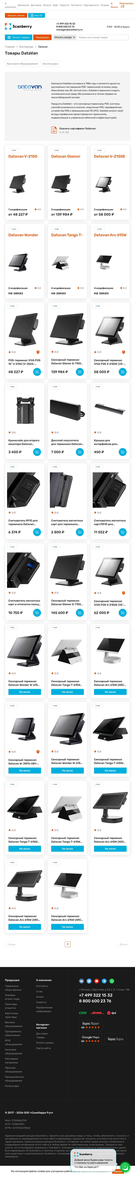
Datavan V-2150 (22, 156)
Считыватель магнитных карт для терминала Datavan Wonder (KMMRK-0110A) (67, 522)
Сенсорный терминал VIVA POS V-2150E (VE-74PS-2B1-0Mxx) (109, 603)
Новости (64, 5)
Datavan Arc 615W (110, 235)
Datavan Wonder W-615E (23, 235)
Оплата (47, 5)
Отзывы (105, 5)
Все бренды (26, 46)
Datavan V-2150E (109, 156)
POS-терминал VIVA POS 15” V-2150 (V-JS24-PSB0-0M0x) (24, 362)
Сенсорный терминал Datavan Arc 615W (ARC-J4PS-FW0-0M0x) (109, 683)
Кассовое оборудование (22, 63)
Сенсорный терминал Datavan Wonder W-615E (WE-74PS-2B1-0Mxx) (66, 761)
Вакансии (23, 5)
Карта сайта (43, 1048)
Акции (40, 996)
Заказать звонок (16, 15)
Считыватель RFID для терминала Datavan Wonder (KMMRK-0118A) (23, 522)
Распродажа (42, 37)
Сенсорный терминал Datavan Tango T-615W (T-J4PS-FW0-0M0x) (65, 840)
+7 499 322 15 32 (65, 23)
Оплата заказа (44, 1042)
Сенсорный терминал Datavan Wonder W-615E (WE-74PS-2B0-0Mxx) (23, 683)
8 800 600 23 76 (65, 26)
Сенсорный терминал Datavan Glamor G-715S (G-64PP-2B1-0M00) (66, 602)
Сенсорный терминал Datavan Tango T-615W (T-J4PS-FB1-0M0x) (22, 840)
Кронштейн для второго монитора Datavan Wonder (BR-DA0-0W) (23, 442)
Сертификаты (91, 5)
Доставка (36, 5)
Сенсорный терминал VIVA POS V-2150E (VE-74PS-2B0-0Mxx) (109, 362)
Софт (55, 5)
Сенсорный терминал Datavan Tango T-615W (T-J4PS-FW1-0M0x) (65, 683)
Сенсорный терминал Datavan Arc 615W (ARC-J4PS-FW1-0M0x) (66, 918)
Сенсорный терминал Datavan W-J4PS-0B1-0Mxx (22, 762)
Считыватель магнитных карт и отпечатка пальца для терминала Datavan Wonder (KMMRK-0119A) (24, 602)
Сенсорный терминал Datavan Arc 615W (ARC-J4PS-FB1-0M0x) (24, 918)
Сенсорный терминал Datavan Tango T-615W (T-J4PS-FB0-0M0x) (108, 761)
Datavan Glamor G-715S (65, 156)
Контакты (76, 5)
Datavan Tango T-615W (67, 235)
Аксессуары (50, 63)
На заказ (24, 691)
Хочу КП (38, 15)
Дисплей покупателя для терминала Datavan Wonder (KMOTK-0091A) (66, 442)
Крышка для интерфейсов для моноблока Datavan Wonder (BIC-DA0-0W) (108, 442)
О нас (39, 991)
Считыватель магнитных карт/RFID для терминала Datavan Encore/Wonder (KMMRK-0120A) (110, 522)
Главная (9, 46)
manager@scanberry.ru (69, 29)
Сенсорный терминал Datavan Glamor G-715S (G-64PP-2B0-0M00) (66, 361)
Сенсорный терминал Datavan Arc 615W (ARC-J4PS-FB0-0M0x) (109, 840)
